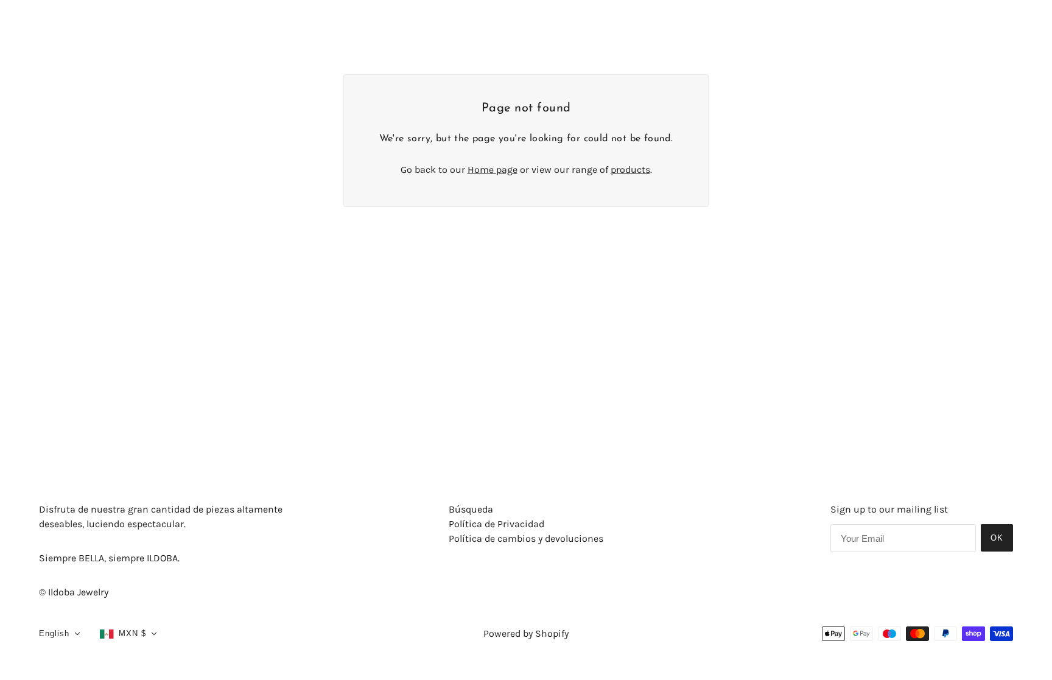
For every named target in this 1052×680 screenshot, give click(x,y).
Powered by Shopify (526, 633)
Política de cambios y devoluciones (526, 538)
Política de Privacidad (496, 524)
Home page (492, 169)
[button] (59, 633)
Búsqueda (471, 509)
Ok (997, 537)
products (630, 169)
